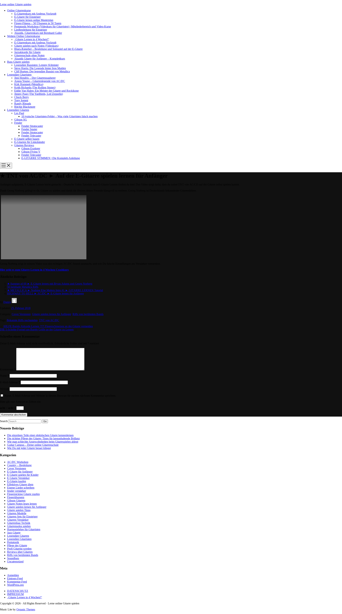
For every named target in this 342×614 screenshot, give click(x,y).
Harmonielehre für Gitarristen (23, 529)
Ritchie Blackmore (24, 106)
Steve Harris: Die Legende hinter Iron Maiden (40, 68)
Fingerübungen (15, 497)
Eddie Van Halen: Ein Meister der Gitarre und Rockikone (46, 90)
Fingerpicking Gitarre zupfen (23, 494)
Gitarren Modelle (16, 513)
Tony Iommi (21, 100)
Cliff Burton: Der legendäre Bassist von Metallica (42, 71)
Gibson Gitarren (16, 500)
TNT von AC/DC (49, 320)
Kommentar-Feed (17, 581)
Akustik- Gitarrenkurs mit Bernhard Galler (38, 32)
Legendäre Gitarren (18, 109)
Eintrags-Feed (15, 578)
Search (4, 421)
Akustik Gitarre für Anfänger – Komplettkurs (39, 58)
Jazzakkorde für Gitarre (27, 52)
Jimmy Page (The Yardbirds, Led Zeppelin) (38, 93)
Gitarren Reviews (24, 145)
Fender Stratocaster (32, 126)
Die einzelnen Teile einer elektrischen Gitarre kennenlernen (40, 435)
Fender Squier (29, 129)
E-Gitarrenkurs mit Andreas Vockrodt (35, 13)
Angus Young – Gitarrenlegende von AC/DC (39, 81)
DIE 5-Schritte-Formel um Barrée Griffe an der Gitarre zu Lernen (37, 329)
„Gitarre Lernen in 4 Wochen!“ (31, 39)
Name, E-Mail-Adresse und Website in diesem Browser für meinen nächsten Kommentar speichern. (60, 395)
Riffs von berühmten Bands (87, 314)
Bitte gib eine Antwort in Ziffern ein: (20, 401)
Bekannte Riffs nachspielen (22, 320)
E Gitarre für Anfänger (20, 471)
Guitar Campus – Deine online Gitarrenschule (33, 444)
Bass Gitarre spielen (18, 61)
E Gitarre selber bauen (26, 138)
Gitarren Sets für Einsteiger (22, 516)
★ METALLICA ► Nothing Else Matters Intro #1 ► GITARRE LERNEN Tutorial (55, 290)
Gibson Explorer (30, 148)
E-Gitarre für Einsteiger (27, 16)
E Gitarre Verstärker (18, 478)
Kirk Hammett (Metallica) (28, 84)
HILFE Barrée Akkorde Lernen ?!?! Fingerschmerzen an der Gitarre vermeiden (48, 326)
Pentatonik (13, 542)
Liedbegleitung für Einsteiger (30, 29)
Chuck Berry (21, 97)
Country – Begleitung (19, 465)
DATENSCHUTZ (17, 590)
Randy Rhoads (22, 103)
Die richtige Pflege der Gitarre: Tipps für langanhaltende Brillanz (43, 438)
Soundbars (13, 558)
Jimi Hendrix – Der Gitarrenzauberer (35, 77)
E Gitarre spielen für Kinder (22, 474)
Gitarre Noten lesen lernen (22, 503)
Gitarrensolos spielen (19, 526)
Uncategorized (15, 561)
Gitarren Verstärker (17, 519)
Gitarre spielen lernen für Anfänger (51, 314)
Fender (18, 122)
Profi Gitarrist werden (19, 548)
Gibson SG (20, 119)
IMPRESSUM (15, 594)
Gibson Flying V (30, 151)
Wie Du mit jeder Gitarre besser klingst (29, 448)
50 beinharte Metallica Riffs (22, 286)
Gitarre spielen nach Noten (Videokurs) (36, 45)
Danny (7, 302)
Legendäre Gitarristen (19, 74)
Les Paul (19, 113)
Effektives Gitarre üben (20, 484)
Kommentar (7, 369)
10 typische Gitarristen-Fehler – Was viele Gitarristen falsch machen (59, 116)
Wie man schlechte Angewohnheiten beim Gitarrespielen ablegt (42, 441)
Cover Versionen (21, 314)
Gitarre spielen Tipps (18, 510)
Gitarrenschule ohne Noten (29, 55)
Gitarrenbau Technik (18, 522)
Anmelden (13, 575)
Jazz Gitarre (13, 532)
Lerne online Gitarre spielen (15, 4)
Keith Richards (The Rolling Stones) (34, 87)
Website (4, 388)
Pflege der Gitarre (17, 545)
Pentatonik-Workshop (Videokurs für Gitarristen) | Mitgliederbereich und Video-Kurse (62, 26)
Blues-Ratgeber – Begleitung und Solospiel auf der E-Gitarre (48, 48)
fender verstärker (16, 490)
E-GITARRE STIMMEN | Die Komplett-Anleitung (50, 158)
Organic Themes (25, 609)
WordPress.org (15, 584)
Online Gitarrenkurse (19, 10)
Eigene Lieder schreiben (20, 487)
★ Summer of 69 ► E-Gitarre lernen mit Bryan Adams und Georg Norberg (49, 283)
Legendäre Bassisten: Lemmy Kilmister (36, 65)
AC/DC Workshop (17, 461)
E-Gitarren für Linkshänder (29, 142)
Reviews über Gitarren (20, 551)
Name (4, 375)
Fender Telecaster (31, 135)
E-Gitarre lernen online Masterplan (33, 20)
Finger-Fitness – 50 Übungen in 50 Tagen (37, 23)
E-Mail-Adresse (10, 382)
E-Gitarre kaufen (16, 481)
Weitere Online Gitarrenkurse (23, 36)
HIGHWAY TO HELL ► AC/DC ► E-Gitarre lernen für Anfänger (45, 293)
